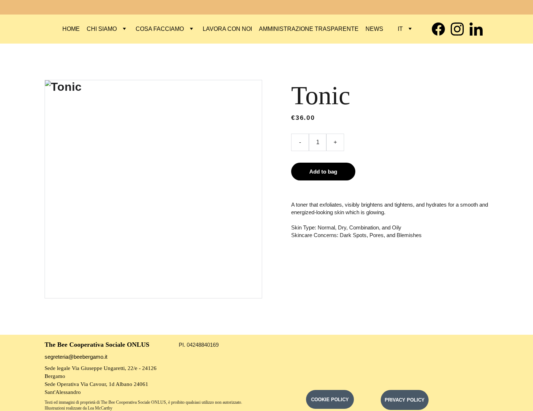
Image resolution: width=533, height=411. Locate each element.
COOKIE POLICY (330, 399)
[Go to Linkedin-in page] (476, 29)
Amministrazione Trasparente (309, 29)
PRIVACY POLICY (405, 400)
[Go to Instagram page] (460, 29)
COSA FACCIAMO (160, 29)
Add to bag (323, 171)
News (374, 29)
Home (71, 29)
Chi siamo (102, 29)
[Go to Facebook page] (441, 29)
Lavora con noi (227, 29)
